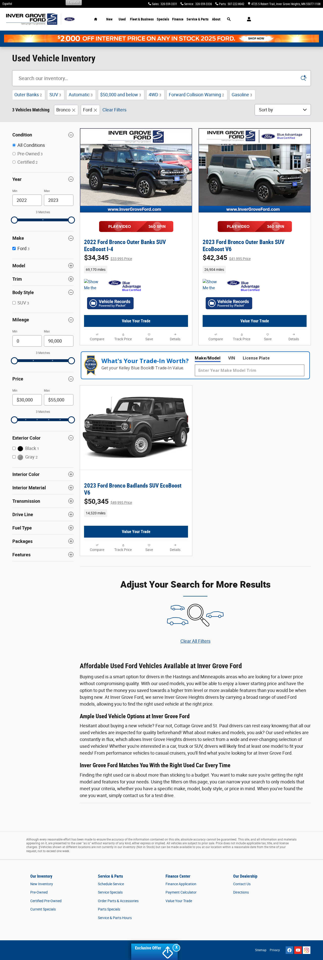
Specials (163, 19)
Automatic (81, 94)
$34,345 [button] (108, 258)
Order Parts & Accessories (118, 901)
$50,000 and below (120, 94)
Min (14, 191)
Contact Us (242, 884)
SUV (55, 94)
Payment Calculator (181, 892)
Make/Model (208, 358)
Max (47, 191)
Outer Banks (28, 94)
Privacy (275, 950)
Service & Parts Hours (115, 918)
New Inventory (41, 884)
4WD (155, 94)
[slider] (14, 220)
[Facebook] (289, 950)
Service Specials (110, 892)
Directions (241, 892)
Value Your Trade (136, 321)
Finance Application (181, 884)
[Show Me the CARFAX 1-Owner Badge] (212, 285)
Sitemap (260, 950)
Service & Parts (197, 19)
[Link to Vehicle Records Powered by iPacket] (110, 303)
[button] (136, 269)
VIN (231, 358)
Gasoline (242, 94)
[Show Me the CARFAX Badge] (93, 285)
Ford (87, 109)
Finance (177, 19)
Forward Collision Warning (196, 94)
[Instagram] (306, 950)
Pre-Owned (39, 892)
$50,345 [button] (108, 501)
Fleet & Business (142, 19)
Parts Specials (109, 909)
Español (7, 4)
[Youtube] (298, 950)
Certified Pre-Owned (46, 901)
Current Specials (43, 909)
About (216, 19)
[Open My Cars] (247, 19)
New (109, 19)
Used (122, 19)
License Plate (256, 358)
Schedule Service (111, 884)
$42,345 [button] (227, 258)
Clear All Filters (195, 641)
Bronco (63, 109)
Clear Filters (114, 109)
